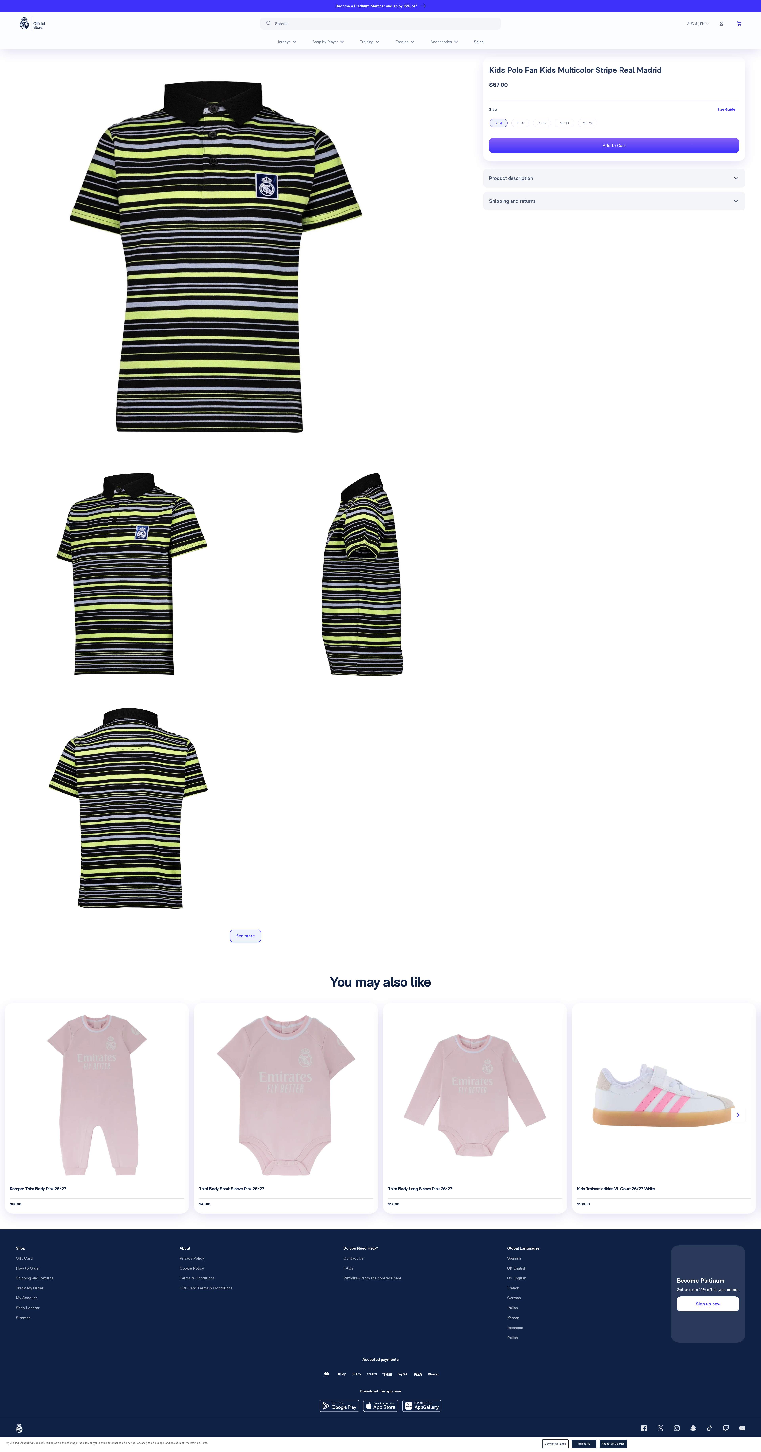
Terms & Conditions (197, 1278)
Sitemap (23, 1317)
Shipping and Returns (34, 1278)
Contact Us (353, 1258)
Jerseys (284, 41)
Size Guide (726, 109)
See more (245, 935)
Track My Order (29, 1288)
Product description (511, 178)
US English (516, 1278)
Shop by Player (325, 41)
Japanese (515, 1327)
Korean (513, 1317)
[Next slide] (738, 1115)
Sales (479, 41)
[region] (380, 1444)
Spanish (514, 1258)
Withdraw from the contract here (372, 1278)
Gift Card (24, 1258)
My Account (26, 1297)
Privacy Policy (192, 1258)
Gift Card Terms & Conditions (206, 1288)
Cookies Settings (555, 1443)
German (514, 1297)
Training (367, 41)
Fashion (402, 41)
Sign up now (708, 1303)
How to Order (28, 1268)
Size (493, 109)
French (513, 1288)
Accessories (441, 41)
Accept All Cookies (613, 1443)
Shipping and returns (512, 201)
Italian (512, 1307)
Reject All (584, 1443)
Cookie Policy (192, 1268)
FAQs (348, 1268)
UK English (516, 1268)
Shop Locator (28, 1307)
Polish (512, 1337)
